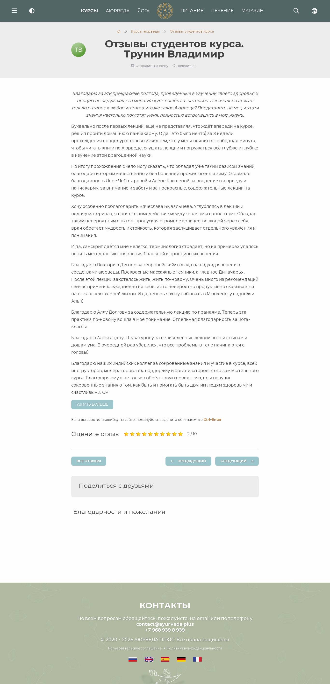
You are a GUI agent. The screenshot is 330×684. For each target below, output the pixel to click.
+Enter (213, 419)
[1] (126, 434)
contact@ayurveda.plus (165, 624)
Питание (191, 10)
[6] (156, 434)
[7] (162, 434)
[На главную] (119, 31)
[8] (168, 434)
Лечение (222, 10)
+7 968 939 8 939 (165, 630)
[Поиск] (296, 11)
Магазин (252, 10)
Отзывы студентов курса (192, 31)
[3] (138, 434)
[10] (181, 434)
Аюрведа (117, 11)
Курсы (89, 11)
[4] (144, 434)
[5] (150, 434)
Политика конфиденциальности (194, 648)
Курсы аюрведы (145, 31)
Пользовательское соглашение (135, 648)
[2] (132, 434)
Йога (143, 11)
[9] (175, 434)
